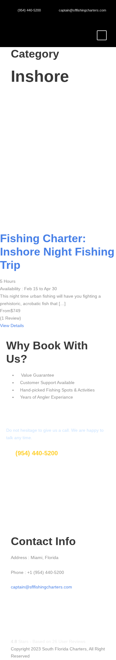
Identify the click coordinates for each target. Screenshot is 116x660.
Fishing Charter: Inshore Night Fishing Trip (57, 251)
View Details (12, 325)
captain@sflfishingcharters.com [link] (41, 586)
